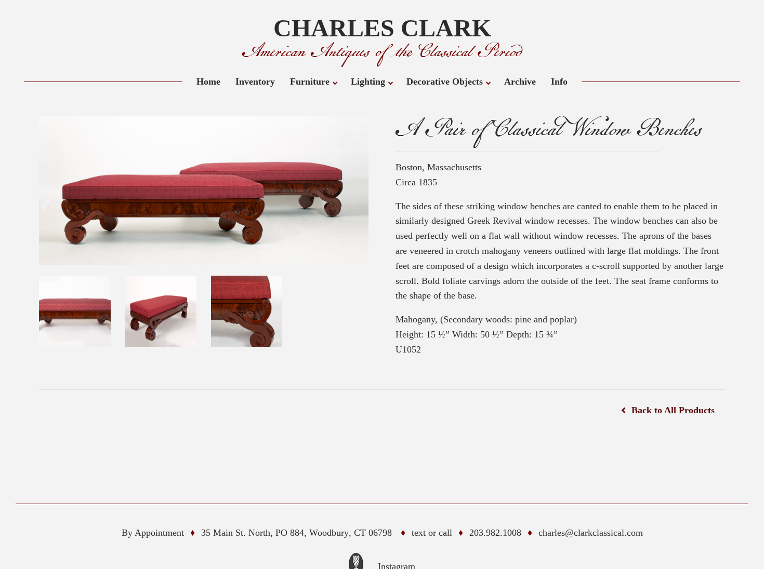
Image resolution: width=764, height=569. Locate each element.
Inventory (255, 81)
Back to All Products (673, 410)
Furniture (310, 81)
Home (208, 81)
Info (559, 81)
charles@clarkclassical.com (590, 532)
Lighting (368, 81)
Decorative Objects (444, 81)
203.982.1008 (495, 532)
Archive (520, 81)
